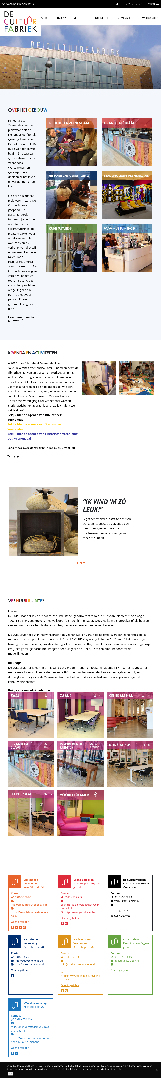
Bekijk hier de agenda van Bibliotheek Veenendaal (34, 417)
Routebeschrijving (120, 915)
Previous (5, 521)
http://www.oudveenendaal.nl (32, 964)
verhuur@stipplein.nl (126, 901)
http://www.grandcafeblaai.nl (82, 912)
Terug (11, 456)
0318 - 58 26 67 (73, 897)
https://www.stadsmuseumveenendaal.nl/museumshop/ (30, 1040)
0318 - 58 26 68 (23, 957)
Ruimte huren (133, 3)
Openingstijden (20, 921)
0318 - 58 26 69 (123, 897)
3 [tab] (84, 563)
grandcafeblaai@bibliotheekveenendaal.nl (80, 906)
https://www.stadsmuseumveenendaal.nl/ (80, 977)
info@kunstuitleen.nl (126, 960)
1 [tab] (77, 563)
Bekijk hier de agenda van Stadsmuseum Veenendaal (36, 426)
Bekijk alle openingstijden (18, 3)
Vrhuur (79, 18)
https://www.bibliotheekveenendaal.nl (30, 914)
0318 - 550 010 (23, 1019)
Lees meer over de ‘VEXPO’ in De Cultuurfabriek (41, 448)
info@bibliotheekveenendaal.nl (29, 904)
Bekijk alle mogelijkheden (27, 690)
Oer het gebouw (52, 18)
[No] (157, 1070)
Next (155, 521)
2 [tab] (81, 563)
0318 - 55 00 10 (73, 957)
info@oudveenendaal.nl (29, 960)
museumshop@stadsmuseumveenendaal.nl (30, 1028)
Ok (10, 1073)
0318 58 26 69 (23, 897)
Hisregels (102, 18)
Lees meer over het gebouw (22, 318)
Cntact (124, 18)
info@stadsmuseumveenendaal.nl (80, 966)
